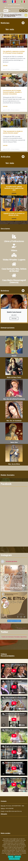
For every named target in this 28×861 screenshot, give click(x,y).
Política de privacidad (14, 858)
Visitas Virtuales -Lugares (14, 259)
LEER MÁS (5, 65)
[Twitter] (23, 11)
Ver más (10, 29)
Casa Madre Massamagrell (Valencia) (14, 281)
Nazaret (14, 356)
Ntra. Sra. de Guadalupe (14, 420)
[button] (10, 10)
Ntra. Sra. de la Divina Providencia (14, 399)
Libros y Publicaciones (14, 241)
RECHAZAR (17, 856)
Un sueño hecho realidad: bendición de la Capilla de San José (14, 188)
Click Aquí (14, 318)
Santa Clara (14, 442)
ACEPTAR (11, 856)
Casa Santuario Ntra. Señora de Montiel (14, 270)
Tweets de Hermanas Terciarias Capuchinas (14, 637)
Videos (14, 250)
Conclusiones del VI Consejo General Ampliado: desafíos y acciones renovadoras (12, 92)
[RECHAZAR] (26, 849)
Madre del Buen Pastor (14, 377)
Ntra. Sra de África (14, 464)
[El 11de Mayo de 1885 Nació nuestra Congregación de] (14, 578)
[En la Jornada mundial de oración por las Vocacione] (14, 605)
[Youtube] (26, 11)
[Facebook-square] (20, 11)
